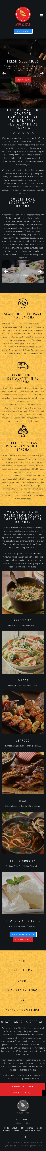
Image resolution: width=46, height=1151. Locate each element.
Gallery (6, 1131)
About (14, 1128)
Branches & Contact (34, 1131)
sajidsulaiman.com (35, 1146)
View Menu (22, 80)
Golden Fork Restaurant (32, 323)
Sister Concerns (34, 1128)
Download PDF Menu (21, 934)
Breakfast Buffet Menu (22, 1086)
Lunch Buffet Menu (21, 1093)
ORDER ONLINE (23, 31)
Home (6, 1128)
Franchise (17, 1131)
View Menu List (22, 940)
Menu (22, 1128)
